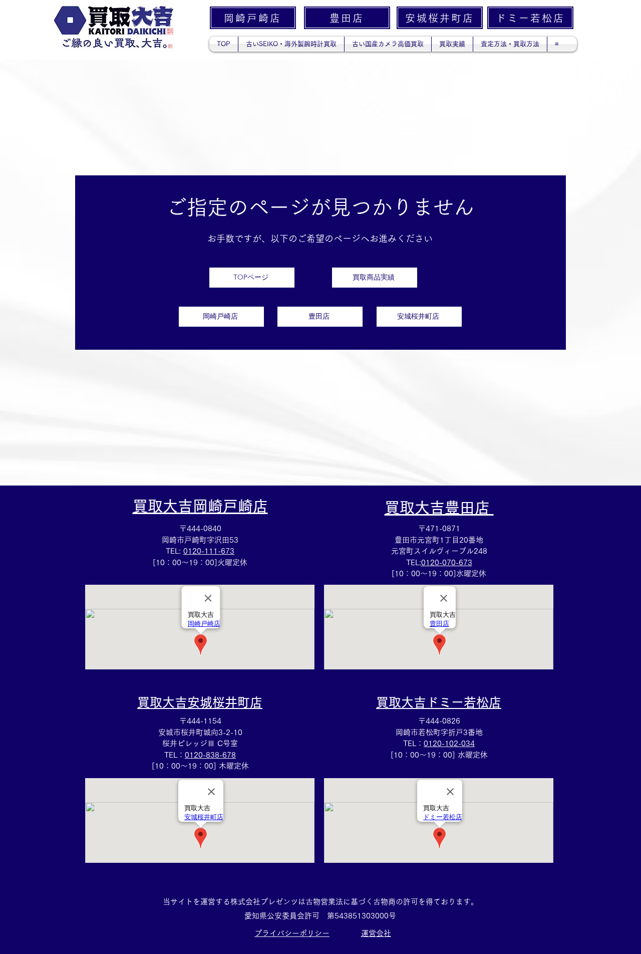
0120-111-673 (208, 551)
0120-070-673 (446, 562)
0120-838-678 (210, 755)
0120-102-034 (449, 743)
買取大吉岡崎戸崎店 (200, 506)
